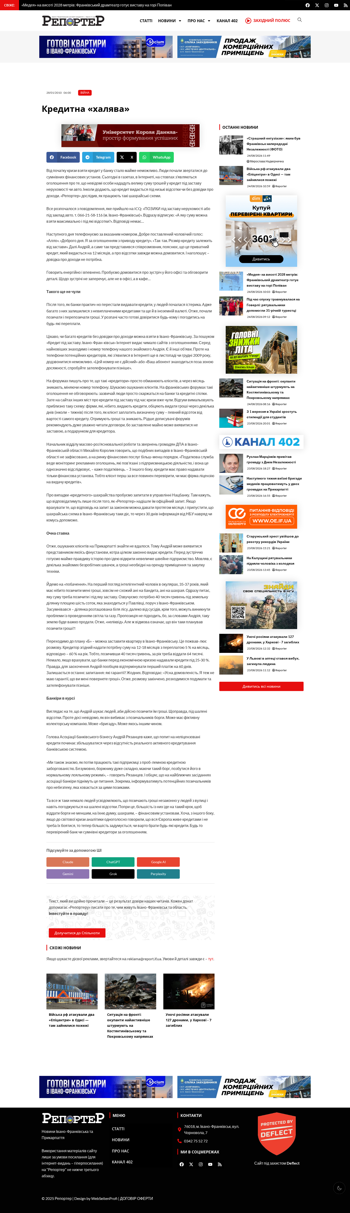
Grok (113, 874)
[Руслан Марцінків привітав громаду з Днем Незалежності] (231, 463)
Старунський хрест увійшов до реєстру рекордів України (273, 539)
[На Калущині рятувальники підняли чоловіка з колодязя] (231, 564)
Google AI (158, 862)
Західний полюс (271, 20)
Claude (68, 862)
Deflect (293, 1163)
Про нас (196, 20)
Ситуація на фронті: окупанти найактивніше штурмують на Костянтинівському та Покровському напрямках (271, 389)
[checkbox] (339, 1188)
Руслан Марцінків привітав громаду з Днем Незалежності (271, 459)
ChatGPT (113, 862)
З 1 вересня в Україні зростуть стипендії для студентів (272, 414)
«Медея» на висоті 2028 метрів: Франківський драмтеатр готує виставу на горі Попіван (273, 279)
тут (210, 958)
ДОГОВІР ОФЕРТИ (136, 1198)
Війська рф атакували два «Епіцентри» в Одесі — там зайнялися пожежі (268, 174)
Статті (146, 20)
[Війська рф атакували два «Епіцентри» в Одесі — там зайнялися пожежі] (231, 175)
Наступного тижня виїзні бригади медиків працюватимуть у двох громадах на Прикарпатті (274, 483)
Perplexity (158, 874)
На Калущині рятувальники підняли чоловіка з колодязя (270, 560)
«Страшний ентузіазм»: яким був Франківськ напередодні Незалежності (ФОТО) (273, 143)
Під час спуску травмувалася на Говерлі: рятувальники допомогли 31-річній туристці (273, 304)
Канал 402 (227, 20)
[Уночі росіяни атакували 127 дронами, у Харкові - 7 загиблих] (231, 643)
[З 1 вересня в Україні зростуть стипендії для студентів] (231, 418)
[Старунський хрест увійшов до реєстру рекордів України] (231, 542)
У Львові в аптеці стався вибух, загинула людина (273, 661)
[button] (63, 157)
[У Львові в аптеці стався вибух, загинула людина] (231, 665)
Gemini (68, 874)
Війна (84, 92)
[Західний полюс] (248, 21)
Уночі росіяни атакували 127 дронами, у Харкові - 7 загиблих (273, 639)
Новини (167, 20)
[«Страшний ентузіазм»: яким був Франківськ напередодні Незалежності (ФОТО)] (231, 145)
